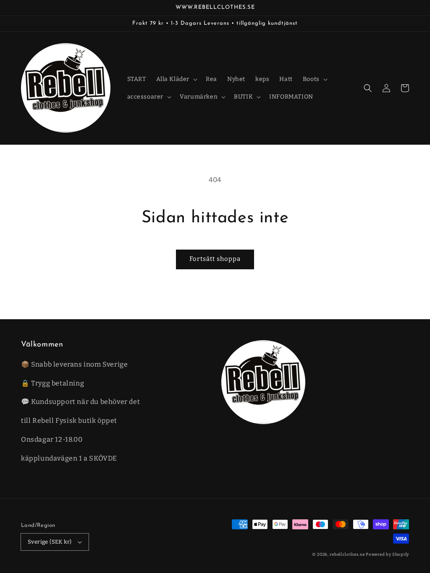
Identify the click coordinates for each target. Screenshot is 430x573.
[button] (368, 88)
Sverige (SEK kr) (49, 542)
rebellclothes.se (347, 554)
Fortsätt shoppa (215, 259)
